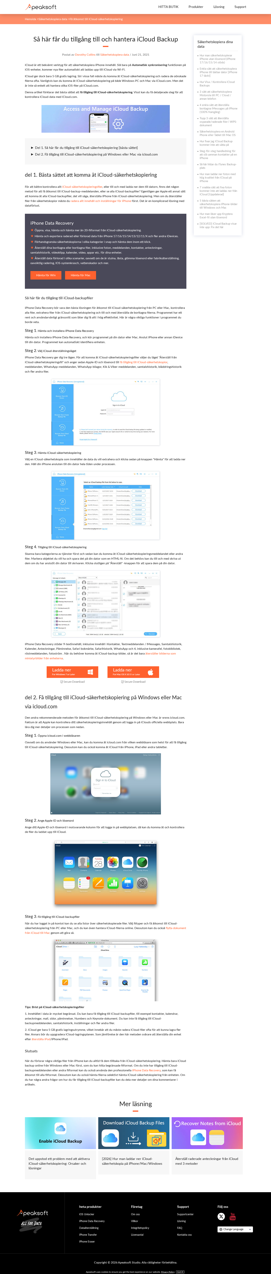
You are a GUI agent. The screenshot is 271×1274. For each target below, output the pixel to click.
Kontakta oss (184, 1235)
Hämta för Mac (81, 275)
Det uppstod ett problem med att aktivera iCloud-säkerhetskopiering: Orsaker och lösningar (59, 1163)
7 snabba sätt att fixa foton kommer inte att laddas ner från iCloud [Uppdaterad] (218, 191)
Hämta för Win (46, 275)
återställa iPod (41, 1039)
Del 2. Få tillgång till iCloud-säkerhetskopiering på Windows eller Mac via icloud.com (96, 154)
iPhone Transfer (88, 1235)
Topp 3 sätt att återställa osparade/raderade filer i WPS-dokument (218, 122)
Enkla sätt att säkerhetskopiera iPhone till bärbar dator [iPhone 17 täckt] (218, 72)
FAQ (179, 1228)
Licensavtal (137, 1235)
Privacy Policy (168, 1272)
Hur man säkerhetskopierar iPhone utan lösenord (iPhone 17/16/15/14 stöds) (217, 59)
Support (240, 7)
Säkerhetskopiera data (53, 19)
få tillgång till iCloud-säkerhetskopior (143, 362)
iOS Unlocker (86, 1214)
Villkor (134, 1221)
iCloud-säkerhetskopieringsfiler (82, 186)
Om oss (135, 1214)
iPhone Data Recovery (52, 223)
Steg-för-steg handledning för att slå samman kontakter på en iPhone (218, 155)
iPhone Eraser (87, 1241)
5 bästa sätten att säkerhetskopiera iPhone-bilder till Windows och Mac (218, 204)
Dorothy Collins (85, 54)
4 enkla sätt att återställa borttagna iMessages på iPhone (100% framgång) (218, 109)
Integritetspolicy (140, 1228)
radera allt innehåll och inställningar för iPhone (101, 201)
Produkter (196, 7)
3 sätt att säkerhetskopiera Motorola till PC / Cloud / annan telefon (216, 95)
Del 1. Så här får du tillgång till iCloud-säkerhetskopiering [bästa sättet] (86, 148)
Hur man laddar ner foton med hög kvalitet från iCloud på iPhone (218, 178)
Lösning (218, 7)
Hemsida (30, 19)
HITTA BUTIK (168, 7)
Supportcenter (185, 1214)
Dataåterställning (88, 1228)
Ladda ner (61, 670)
